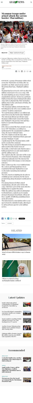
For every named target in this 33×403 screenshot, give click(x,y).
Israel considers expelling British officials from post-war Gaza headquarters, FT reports (11, 320)
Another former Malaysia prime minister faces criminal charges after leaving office (11, 327)
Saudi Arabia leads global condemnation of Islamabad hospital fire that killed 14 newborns (10, 305)
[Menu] (2, 2)
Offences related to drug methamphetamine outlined (11, 280)
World (3, 365)
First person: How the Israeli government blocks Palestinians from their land (12, 379)
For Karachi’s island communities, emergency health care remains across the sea (12, 313)
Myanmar (10, 223)
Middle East (5, 356)
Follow (22, 218)
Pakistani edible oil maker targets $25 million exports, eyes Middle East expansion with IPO (11, 335)
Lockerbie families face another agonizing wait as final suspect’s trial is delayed (12, 359)
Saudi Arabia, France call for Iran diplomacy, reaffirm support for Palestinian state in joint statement (11, 370)
